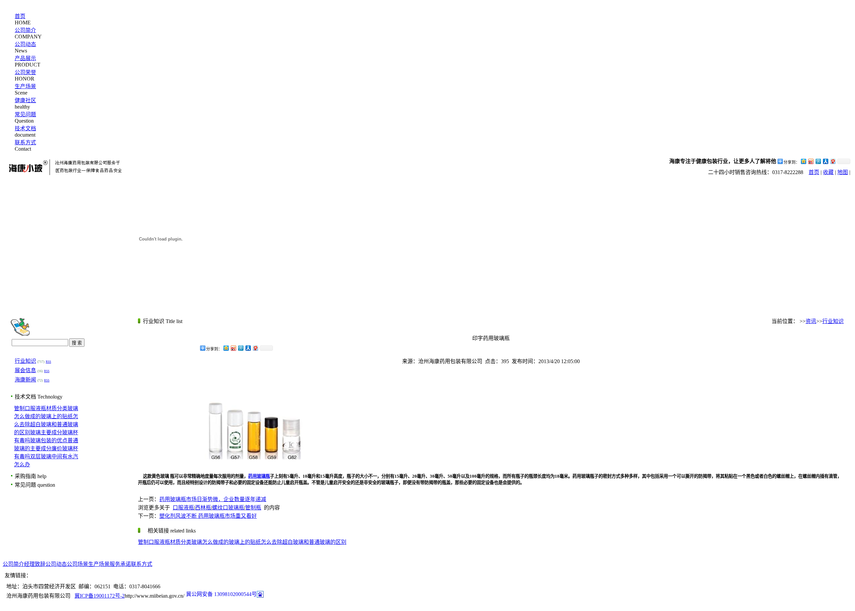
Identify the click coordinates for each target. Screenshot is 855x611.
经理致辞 (34, 564)
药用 (259, 476)
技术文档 (25, 128)
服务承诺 (120, 564)
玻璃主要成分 (46, 432)
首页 (20, 16)
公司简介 (25, 30)
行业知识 (25, 361)
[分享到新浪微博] (810, 161)
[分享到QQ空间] (803, 161)
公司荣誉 (25, 72)
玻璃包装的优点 (48, 440)
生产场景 (25, 86)
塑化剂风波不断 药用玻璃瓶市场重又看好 (208, 516)
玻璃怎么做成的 (210, 542)
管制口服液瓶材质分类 (40, 408)
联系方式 (25, 142)
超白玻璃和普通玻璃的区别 (314, 542)
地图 (842, 172)
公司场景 (77, 564)
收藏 (828, 172)
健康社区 (25, 100)
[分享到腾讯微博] (818, 161)
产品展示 (25, 58)
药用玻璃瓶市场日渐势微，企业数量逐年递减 (212, 499)
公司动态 (25, 44)
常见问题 (25, 114)
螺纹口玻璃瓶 (228, 507)
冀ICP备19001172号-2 (99, 596)
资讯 (811, 321)
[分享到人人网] (825, 161)
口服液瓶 (183, 507)
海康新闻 (25, 380)
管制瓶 (253, 507)
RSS (48, 361)
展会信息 (25, 370)
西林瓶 (203, 507)
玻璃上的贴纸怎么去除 (255, 542)
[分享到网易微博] (832, 161)
